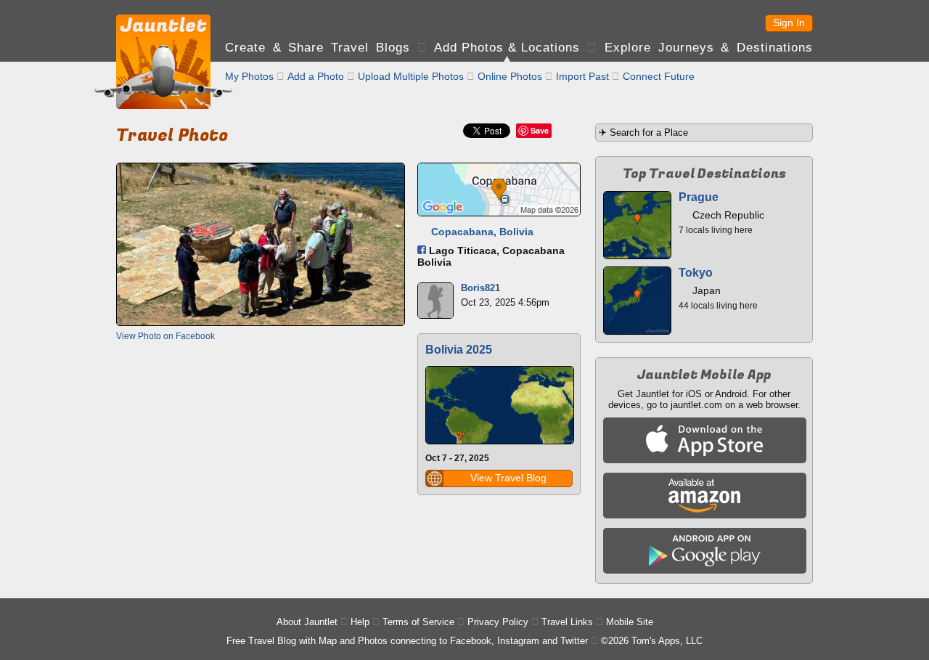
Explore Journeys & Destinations (709, 47)
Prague (699, 197)
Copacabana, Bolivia (482, 231)
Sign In (789, 22)
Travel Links (567, 621)
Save (540, 130)
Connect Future (659, 76)
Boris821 (480, 287)
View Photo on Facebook (165, 336)
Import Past (582, 76)
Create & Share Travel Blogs (317, 47)
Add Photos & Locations (507, 47)
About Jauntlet (307, 621)
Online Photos (510, 76)
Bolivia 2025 (458, 349)
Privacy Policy (497, 621)
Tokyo (696, 272)
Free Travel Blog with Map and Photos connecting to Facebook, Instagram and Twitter (407, 640)
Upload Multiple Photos (411, 76)
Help (360, 621)
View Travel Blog (508, 478)
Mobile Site (629, 621)
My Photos (249, 76)
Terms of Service (418, 621)
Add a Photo (315, 76)
